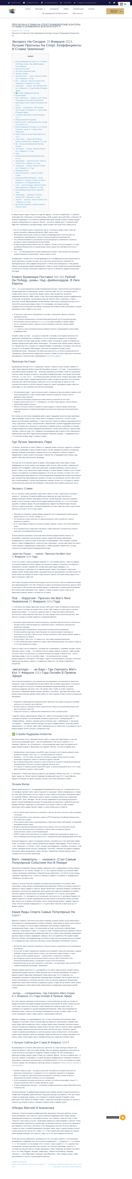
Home (28, 9)
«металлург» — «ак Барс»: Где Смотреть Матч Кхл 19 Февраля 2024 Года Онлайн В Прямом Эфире (31, 88)
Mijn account (78, 13)
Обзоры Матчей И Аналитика (25, 120)
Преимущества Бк (22, 171)
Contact (91, 9)
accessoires (54, 9)
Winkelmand (78, 9)
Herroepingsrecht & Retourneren (55, 13)
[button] (109, 2)
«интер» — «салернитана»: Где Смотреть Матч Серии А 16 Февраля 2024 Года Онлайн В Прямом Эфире (31, 110)
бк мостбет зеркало (53, 356)
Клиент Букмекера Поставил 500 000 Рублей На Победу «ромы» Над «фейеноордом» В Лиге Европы (31, 64)
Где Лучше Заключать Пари (25, 71)
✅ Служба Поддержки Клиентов (27, 93)
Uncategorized (22, 1162)
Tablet (66, 9)
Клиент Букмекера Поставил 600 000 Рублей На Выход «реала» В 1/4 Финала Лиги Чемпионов (31, 129)
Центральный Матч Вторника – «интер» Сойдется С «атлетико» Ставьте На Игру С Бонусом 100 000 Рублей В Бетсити (30, 180)
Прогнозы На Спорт (22, 69)
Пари (17, 154)
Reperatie (39, 9)
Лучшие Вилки (20, 96)
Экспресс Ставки (21, 74)
